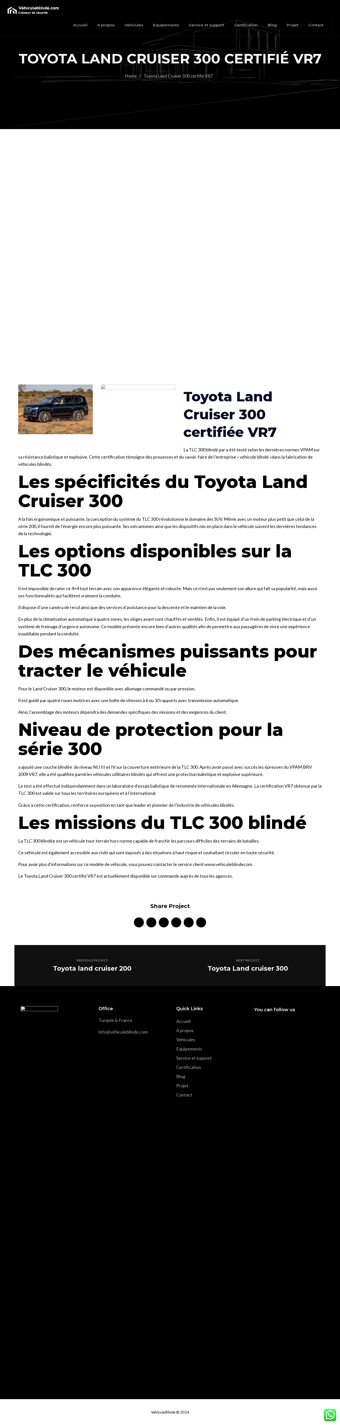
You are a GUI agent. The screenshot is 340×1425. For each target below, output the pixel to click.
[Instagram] (276, 1024)
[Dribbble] (294, 1024)
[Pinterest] (285, 1024)
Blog (180, 1076)
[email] (201, 922)
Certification (188, 1067)
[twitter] (151, 922)
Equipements (189, 1048)
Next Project (248, 960)
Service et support (194, 1058)
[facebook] (139, 922)
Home (131, 76)
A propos (185, 1030)
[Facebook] (258, 1024)
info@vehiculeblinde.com (123, 1032)
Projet (182, 1085)
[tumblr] (188, 922)
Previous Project (92, 960)
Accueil (183, 1021)
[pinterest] (176, 922)
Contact (184, 1094)
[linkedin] (164, 922)
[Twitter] (267, 1024)
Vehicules (185, 1039)
